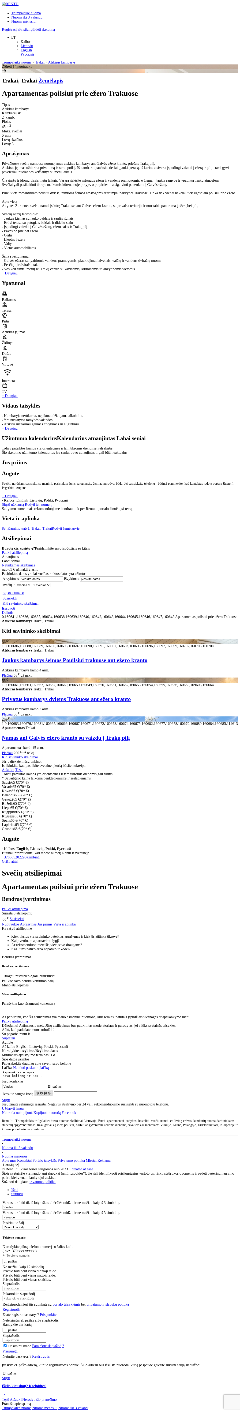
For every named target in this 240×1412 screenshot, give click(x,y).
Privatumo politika (71, 1160)
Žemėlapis (50, 81)
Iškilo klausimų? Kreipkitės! (24, 1386)
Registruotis (11, 1309)
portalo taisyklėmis (66, 1304)
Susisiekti (10, 598)
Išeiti (14, 1190)
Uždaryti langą (13, 1108)
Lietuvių (27, 46)
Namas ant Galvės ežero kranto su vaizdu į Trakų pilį (66, 738)
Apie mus (9, 1160)
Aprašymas (28, 924)
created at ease (82, 1169)
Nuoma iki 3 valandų (26, 17)
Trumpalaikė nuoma (26, 13)
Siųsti (6, 1100)
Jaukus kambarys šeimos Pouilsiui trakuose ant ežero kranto (74, 660)
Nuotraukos (10, 924)
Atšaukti (8, 770)
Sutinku (17, 1194)
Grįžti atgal (10, 861)
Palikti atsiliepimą (15, 552)
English (26, 50)
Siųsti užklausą (13, 504)
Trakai (40, 62)
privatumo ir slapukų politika (107, 1304)
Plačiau (7, 675)
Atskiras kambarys (61, 62)
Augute (10, 473)
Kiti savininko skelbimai (20, 603)
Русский (27, 54)
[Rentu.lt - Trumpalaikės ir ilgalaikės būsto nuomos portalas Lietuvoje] (10, 4)
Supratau (8, 1038)
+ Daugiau (10, 273)
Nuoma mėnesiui (23, 21)
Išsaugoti (8, 608)
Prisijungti (26, 29)
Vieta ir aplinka (64, 924)
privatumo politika (42, 1182)
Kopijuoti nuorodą (31, 1113)
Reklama (104, 1160)
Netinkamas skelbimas (18, 565)
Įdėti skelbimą (44, 29)
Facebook (69, 1113)
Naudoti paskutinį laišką (31, 1068)
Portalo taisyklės (45, 1160)
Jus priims (45, 924)
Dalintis (7, 612)
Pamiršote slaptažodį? (48, 1346)
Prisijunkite (48, 1315)
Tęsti (18, 770)
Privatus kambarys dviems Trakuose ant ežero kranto (66, 699)
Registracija (10, 29)
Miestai (91, 1160)
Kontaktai (24, 1160)
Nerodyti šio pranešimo (39, 1399)
